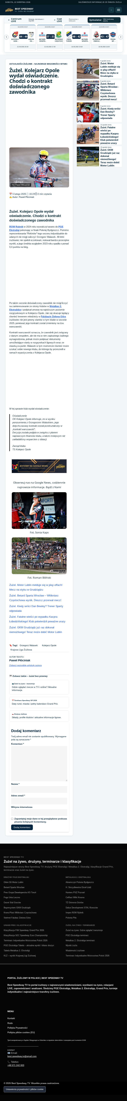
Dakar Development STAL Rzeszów (82, 907)
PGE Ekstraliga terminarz (77, 935)
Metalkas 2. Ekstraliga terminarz (80, 940)
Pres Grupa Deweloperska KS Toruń (20, 892)
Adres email (18, 795)
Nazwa (15, 784)
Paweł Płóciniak (26, 197)
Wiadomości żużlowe (75, 950)
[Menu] (118, 10)
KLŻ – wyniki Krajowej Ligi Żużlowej (20, 955)
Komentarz (17, 744)
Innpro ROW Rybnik (74, 912)
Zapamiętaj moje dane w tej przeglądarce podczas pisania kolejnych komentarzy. (40, 820)
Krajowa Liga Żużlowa (21, 649)
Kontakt (11, 1018)
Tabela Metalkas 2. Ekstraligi (17, 950)
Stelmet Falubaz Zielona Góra (17, 918)
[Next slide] (6, 37)
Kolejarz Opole (49, 645)
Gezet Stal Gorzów (12, 902)
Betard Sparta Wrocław (14, 887)
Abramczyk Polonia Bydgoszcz (80, 882)
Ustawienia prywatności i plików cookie (25, 1089)
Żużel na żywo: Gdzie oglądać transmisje (84, 930)
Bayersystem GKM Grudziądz (17, 907)
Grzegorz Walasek (29, 645)
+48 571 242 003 (15, 1065)
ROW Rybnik (16, 226)
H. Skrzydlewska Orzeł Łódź (78, 887)
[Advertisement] (39, 121)
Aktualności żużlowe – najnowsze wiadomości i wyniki (38, 64)
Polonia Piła (71, 918)
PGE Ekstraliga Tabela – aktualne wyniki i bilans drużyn (29, 945)
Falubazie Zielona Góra (53, 316)
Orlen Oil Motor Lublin (13, 882)
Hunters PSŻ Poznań (75, 892)
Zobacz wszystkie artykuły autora (25, 665)
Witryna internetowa (21, 807)
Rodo (10, 1023)
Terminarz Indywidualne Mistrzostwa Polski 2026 (25, 940)
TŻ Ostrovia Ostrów (74, 902)
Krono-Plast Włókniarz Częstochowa (20, 912)
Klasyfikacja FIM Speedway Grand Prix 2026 (24, 930)
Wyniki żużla (71, 945)
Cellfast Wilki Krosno (75, 897)
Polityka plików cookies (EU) (21, 1032)
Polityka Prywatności (17, 1028)
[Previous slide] (120, 37)
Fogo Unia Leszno (12, 897)
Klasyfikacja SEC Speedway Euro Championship (26, 935)
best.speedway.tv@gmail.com (22, 1056)
